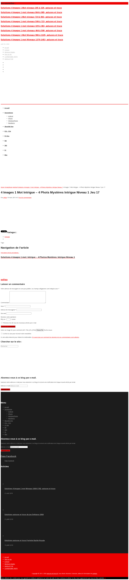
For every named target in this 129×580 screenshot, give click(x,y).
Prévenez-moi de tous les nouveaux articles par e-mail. (19, 323)
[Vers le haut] (1, 576)
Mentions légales (10, 52)
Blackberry (11, 123)
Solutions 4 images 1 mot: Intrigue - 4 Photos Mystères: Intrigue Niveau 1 (40, 187)
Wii (6, 141)
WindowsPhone (13, 121)
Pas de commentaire (25, 197)
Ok (105, 578)
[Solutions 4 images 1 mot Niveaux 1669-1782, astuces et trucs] (15, 484)
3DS (6, 145)
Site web (3, 313)
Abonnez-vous (5, 389)
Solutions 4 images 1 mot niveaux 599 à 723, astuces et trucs (31, 21)
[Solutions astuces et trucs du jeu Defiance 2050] (15, 510)
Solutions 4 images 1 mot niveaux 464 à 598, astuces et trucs (31, 30)
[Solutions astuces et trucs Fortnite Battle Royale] (15, 536)
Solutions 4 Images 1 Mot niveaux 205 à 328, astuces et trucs (31, 8)
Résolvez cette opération (8, 317)
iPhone (10, 118)
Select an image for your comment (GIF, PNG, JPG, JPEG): (18, 330)
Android (10, 116)
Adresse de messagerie (8, 310)
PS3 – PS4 (8, 131)
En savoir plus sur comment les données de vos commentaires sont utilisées (55, 337)
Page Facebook (8, 456)
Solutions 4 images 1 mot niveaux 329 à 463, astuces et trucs (31, 26)
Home (3, 187)
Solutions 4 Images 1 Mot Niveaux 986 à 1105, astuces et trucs (32, 35)
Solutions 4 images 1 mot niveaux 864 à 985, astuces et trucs (31, 12)
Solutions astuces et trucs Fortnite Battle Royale (25, 540)
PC (5, 150)
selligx (5, 197)
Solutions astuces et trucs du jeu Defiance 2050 (24, 515)
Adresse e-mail (5, 386)
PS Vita (7, 136)
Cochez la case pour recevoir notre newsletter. (17, 334)
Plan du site (8, 54)
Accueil (7, 48)
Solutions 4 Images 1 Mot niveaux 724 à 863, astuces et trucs (31, 17)
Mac (6, 155)
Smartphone (9, 113)
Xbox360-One (9, 126)
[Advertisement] (35, 97)
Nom (3, 306)
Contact (7, 50)
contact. (94, 573)
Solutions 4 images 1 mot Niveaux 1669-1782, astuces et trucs (30, 489)
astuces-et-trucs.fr (52, 573)
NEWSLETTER (9, 59)
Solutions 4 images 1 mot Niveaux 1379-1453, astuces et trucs (32, 39)
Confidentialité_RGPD (11, 57)
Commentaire (5, 302)
